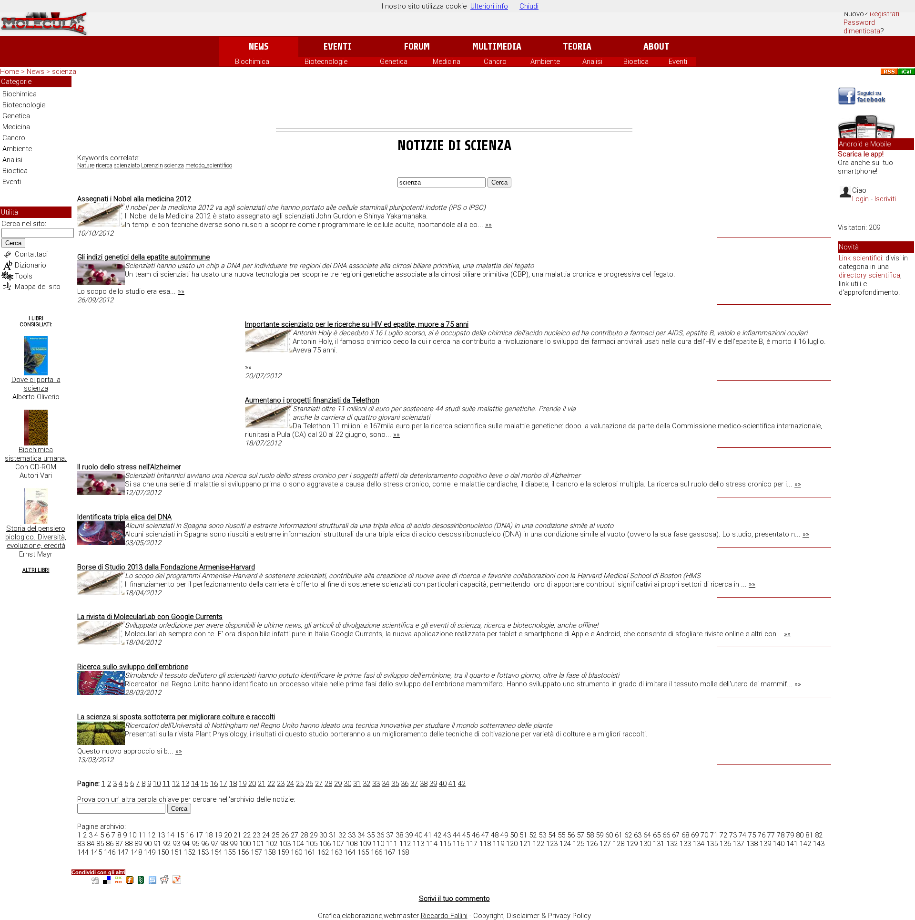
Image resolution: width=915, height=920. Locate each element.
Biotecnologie (326, 61)
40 (443, 783)
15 (204, 783)
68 (685, 835)
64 (647, 835)
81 (809, 835)
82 (819, 835)
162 (323, 852)
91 (157, 843)
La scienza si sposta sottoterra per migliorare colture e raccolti (176, 717)
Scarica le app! (861, 154)
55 (561, 835)
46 (475, 835)
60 (609, 835)
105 (311, 843)
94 (186, 843)
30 (347, 783)
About (656, 46)
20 (252, 783)
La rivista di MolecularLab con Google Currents (150, 616)
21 (261, 783)
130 (645, 843)
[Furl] (129, 881)
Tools (23, 276)
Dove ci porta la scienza (36, 384)
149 (149, 852)
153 (203, 852)
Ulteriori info (489, 6)
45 (466, 835)
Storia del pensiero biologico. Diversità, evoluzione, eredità (35, 537)
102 (271, 843)
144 (83, 852)
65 (657, 835)
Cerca (13, 243)
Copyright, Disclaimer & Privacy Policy (532, 915)
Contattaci (31, 254)
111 (391, 843)
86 (109, 843)
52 (533, 835)
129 (632, 843)
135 (712, 843)
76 (761, 835)
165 (363, 852)
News (258, 46)
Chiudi (529, 6)
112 (405, 843)
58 (590, 835)
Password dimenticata (862, 26)
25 (300, 783)
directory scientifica (869, 275)
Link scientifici (860, 258)
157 (256, 852)
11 (166, 783)
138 (752, 843)
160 (296, 852)
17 (223, 783)
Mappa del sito (38, 286)
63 (637, 835)
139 (765, 843)
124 (565, 843)
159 (283, 852)
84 (90, 843)
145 (96, 852)
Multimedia (496, 46)
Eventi (338, 46)
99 (233, 843)
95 (195, 843)
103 (285, 843)
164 (350, 852)
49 (504, 835)
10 (157, 783)
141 (792, 843)
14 (195, 783)
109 (365, 843)
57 (580, 835)
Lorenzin (152, 165)
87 (119, 843)
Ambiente (545, 61)
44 (456, 835)
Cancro (495, 61)
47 (485, 835)
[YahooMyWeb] (177, 881)
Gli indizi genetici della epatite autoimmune (143, 257)
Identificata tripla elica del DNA (124, 517)
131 (658, 843)
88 (128, 843)
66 (666, 835)
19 (242, 783)
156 (243, 852)
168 (403, 852)
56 (571, 835)
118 (485, 843)
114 (431, 843)
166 (376, 852)
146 (109, 852)
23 (281, 783)
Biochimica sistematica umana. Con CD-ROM (36, 458)
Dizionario (30, 265)
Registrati (884, 14)
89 (138, 843)
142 (805, 843)
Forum (417, 46)
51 (523, 835)
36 (404, 783)
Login (860, 199)
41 (452, 783)
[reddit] (164, 881)
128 (618, 843)
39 (433, 783)
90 (148, 843)
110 (378, 843)
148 (136, 852)
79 (790, 835)
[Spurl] (152, 881)
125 (578, 843)
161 (309, 852)
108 (351, 843)
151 (176, 852)
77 (771, 835)
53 (542, 835)
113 (418, 843)
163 (336, 852)
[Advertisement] (454, 102)
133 (685, 843)
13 (185, 783)
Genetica (393, 61)
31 (357, 783)
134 (698, 843)
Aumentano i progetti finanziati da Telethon (312, 400)
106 (325, 843)
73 (733, 835)
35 (395, 783)
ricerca (104, 165)
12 (176, 783)
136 (725, 843)
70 (704, 835)
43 (447, 835)
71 (714, 835)
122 (538, 843)
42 (462, 783)
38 (423, 783)
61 (618, 835)
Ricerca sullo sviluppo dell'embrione (132, 666)
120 (512, 843)
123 (552, 843)
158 (269, 852)
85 (100, 843)
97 (214, 843)
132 (672, 843)
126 (592, 843)
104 (298, 843)
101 (258, 843)
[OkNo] (118, 881)
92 (167, 843)
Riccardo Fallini (444, 915)
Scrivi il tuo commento (454, 898)
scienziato (127, 165)
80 (799, 835)
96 (205, 843)
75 (752, 835)
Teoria (577, 46)
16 (214, 783)
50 (514, 835)
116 (458, 843)
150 (163, 852)
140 (778, 843)
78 (780, 835)
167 (390, 852)
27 (319, 783)
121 (525, 843)
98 (224, 843)
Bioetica (636, 61)
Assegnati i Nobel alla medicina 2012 (134, 199)
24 (290, 783)
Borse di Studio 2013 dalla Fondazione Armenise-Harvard (166, 567)
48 (494, 835)
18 (233, 783)
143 (818, 843)
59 (599, 835)
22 (271, 783)
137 (738, 843)
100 (245, 843)
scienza (174, 165)
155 (229, 852)
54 (552, 835)
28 (328, 783)
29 (338, 783)
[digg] (95, 881)
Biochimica (252, 61)
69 (695, 835)
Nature (85, 165)
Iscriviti (885, 199)
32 (366, 783)
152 (189, 852)
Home (9, 71)
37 (414, 783)
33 (376, 783)
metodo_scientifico (208, 165)
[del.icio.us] (107, 881)
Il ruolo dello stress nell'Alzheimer (129, 467)
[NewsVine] (141, 881)
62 (628, 835)
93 (176, 843)
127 (605, 843)
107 (338, 843)
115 (445, 843)
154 (216, 852)
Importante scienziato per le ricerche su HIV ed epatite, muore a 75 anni (356, 324)
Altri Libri (36, 570)
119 (498, 843)
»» (488, 224)
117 (472, 843)
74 (742, 835)
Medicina (446, 61)
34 (385, 783)
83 (81, 843)
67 (676, 835)
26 (309, 783)
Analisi (592, 61)
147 (123, 852)
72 (723, 835)
